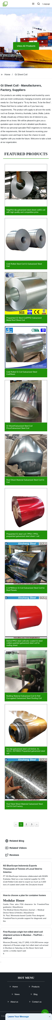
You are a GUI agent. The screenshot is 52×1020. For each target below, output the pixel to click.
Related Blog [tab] (16, 841)
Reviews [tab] (14, 855)
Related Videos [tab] (18, 848)
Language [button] (46, 4)
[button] (33, 4)
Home (7, 74)
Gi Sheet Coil (21, 74)
